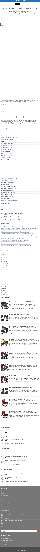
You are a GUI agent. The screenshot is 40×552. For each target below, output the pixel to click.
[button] (1, 4)
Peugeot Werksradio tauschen (24, 240)
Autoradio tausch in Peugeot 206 (31, 121)
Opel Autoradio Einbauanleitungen (7, 182)
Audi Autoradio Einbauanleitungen (7, 143)
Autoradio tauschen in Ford (34, 228)
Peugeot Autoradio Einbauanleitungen (24, 11)
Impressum (3, 497)
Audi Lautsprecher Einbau (5, 145)
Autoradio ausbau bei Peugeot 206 (6, 121)
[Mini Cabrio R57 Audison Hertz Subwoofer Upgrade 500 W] (5, 367)
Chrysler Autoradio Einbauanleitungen (8, 161)
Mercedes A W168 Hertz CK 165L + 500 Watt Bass (19, 314)
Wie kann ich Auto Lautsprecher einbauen (8, 200)
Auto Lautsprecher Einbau (5, 147)
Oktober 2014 (3, 269)
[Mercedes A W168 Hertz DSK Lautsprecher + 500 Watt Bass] (5, 329)
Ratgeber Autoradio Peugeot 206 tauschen (27, 128)
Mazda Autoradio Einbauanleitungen (7, 176)
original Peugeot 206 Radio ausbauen (11, 123)
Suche (2, 501)
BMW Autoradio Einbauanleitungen (7, 153)
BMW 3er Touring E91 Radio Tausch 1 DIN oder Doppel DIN (14, 206)
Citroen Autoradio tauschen (17, 233)
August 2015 (3, 265)
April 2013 (3, 290)
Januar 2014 (3, 278)
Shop (2, 499)
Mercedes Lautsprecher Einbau (6, 180)
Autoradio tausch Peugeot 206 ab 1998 (6, 122)
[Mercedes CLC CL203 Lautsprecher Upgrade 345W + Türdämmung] (5, 305)
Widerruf (2, 505)
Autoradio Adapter (4, 544)
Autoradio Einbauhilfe (13, 11)
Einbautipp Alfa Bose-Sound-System (6, 235)
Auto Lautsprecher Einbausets (6, 540)
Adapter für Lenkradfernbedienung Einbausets (9, 542)
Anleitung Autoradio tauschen (19, 226)
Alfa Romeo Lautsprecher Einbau (7, 139)
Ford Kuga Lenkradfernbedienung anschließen (12, 219)
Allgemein (3, 141)
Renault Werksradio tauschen (5, 247)
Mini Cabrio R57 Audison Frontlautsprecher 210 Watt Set (20, 387)
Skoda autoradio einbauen (26, 247)
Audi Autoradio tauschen (25, 228)
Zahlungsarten (3, 507)
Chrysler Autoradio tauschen (14, 231)
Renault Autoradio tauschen (26, 245)
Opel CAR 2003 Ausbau (4, 238)
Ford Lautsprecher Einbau (5, 174)
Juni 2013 (2, 286)
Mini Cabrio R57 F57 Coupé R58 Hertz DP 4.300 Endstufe (20, 399)
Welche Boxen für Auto (4, 250)
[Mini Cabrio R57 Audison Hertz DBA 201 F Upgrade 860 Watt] (5, 355)
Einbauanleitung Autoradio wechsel (29, 122)
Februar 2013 (3, 294)
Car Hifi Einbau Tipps (5, 157)
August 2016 (3, 257)
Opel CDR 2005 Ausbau (20, 238)
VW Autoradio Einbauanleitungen (7, 196)
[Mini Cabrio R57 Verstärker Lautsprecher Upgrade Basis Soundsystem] (5, 379)
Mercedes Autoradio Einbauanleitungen (8, 178)
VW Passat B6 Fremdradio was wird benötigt (11, 209)
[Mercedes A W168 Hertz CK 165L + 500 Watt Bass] (5, 318)
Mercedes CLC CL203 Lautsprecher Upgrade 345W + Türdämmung (22, 301)
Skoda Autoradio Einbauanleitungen (7, 192)
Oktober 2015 (3, 261)
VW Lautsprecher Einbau (5, 198)
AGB (2, 491)
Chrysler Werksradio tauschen (24, 231)
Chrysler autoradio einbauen (5, 231)
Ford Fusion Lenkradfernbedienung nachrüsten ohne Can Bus (14, 213)
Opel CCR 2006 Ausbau (12, 238)
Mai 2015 (2, 267)
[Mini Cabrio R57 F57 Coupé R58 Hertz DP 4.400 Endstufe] (5, 414)
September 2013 (4, 284)
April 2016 (3, 259)
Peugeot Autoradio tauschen (14, 240)
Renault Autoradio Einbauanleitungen (8, 188)
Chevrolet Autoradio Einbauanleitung (7, 159)
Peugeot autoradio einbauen (5, 240)
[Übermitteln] (38, 531)
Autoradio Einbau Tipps (5, 149)
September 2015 (4, 263)
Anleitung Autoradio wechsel (29, 226)
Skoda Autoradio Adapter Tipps (6, 190)
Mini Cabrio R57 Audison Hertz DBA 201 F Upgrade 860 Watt (21, 352)
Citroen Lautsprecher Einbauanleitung (8, 165)
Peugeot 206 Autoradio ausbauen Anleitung (24, 123)
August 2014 (3, 271)
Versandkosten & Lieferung (6, 503)
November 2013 (4, 280)
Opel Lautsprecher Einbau (5, 184)
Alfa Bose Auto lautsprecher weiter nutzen (7, 226)
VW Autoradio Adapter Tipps (6, 194)
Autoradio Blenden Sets (5, 538)
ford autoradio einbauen (27, 235)
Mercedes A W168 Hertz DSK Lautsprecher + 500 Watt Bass (21, 326)
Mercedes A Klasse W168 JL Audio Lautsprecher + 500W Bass (21, 339)
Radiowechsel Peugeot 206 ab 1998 (14, 128)
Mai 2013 (2, 288)
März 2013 (3, 292)
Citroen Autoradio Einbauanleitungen (7, 163)
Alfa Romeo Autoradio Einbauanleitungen (8, 137)
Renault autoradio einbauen (17, 245)
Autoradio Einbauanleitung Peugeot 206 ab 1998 (19, 121)
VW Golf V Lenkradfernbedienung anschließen (12, 216)
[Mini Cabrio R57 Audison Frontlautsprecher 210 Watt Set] (5, 391)
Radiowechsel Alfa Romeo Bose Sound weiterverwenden (9, 243)
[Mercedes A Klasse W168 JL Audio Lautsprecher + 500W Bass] (5, 342)
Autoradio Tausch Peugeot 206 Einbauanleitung (20, 13)
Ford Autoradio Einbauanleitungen (7, 172)
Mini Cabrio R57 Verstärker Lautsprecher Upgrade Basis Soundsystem (23, 375)
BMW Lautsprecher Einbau (6, 155)
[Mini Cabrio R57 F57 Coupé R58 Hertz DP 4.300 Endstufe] (5, 402)
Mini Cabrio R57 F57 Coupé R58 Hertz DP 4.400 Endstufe (20, 411)
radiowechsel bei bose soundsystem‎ (24, 243)
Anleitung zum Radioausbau (32, 120)
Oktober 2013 (3, 282)
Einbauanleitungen (4, 495)
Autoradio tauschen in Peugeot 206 (18, 122)
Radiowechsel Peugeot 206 (5, 128)
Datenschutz (3, 493)
